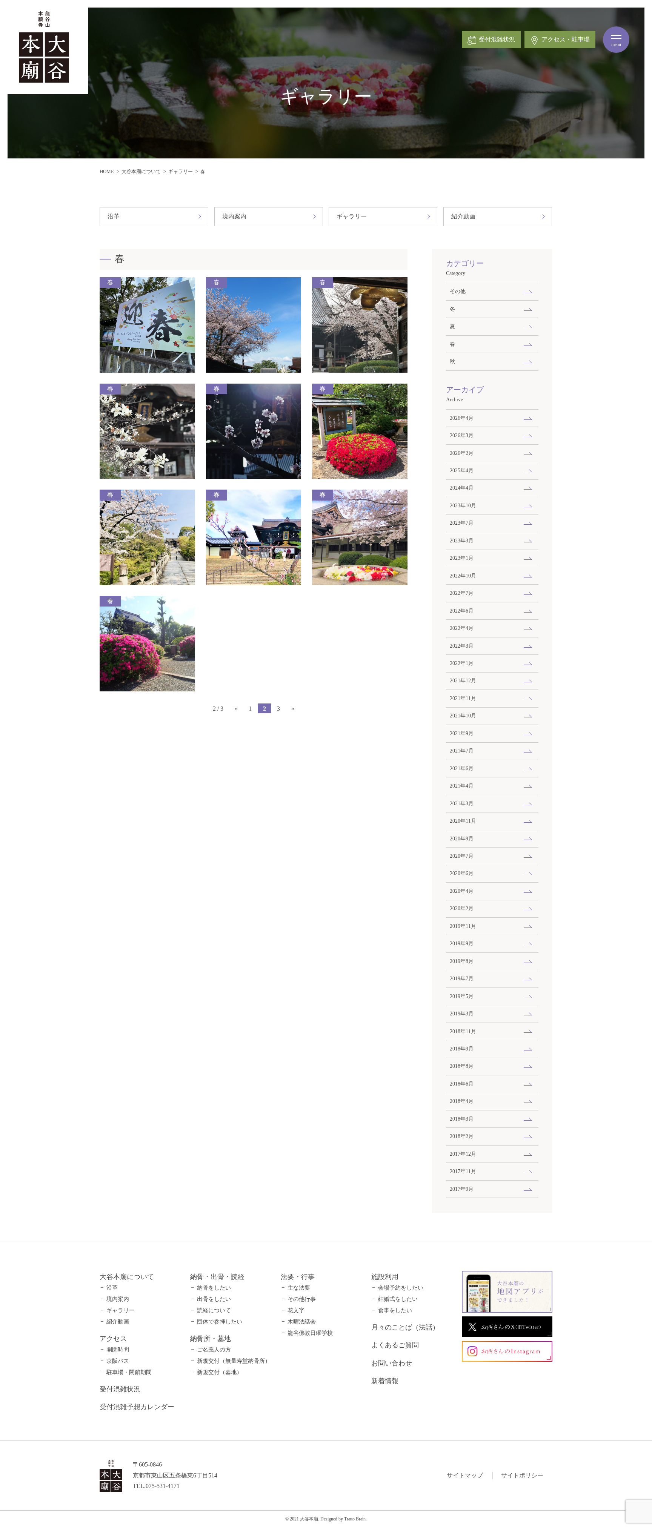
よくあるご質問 (395, 1345)
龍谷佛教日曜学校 (310, 1333)
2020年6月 (462, 873)
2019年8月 (462, 961)
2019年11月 (463, 926)
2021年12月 (463, 680)
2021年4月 (462, 786)
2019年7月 (462, 978)
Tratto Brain (355, 1519)
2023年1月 (462, 558)
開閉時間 (117, 1350)
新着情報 (384, 1381)
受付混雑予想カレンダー (137, 1407)
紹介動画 (463, 216)
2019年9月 (462, 943)
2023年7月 (462, 523)
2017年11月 (463, 1171)
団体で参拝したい (219, 1322)
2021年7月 (462, 751)
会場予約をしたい (400, 1288)
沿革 (114, 216)
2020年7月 (462, 856)
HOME (107, 171)
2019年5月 (462, 996)
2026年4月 (462, 418)
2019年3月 (462, 1013)
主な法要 (299, 1288)
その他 (458, 291)
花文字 (296, 1310)
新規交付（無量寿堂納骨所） (234, 1361)
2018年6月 (462, 1084)
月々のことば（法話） (405, 1327)
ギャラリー (180, 171)
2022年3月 (462, 646)
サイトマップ (465, 1475)
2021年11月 (463, 698)
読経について (214, 1310)
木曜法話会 (302, 1322)
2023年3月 (462, 540)
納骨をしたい (214, 1288)
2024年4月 (462, 488)
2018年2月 (462, 1136)
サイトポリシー (522, 1475)
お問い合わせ (391, 1363)
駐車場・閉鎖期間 (129, 1372)
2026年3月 (462, 435)
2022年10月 (463, 576)
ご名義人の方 (214, 1350)
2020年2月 (462, 908)
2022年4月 (462, 628)
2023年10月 (463, 505)
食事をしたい (395, 1310)
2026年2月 (462, 453)
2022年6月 (462, 611)
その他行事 (302, 1299)
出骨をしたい (214, 1299)
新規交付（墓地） (219, 1372)
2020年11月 (463, 821)
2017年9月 (462, 1189)
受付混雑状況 (120, 1389)
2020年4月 (462, 891)
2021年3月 (462, 803)
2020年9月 (462, 838)
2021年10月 (463, 716)
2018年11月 (463, 1031)
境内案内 (234, 216)
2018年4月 (462, 1101)
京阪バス (117, 1361)
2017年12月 (463, 1154)
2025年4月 (462, 470)
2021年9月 (462, 733)
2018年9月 (462, 1049)
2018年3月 (462, 1119)
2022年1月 (462, 663)
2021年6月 (462, 768)
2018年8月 (462, 1066)
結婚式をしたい (398, 1299)
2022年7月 (462, 593)
